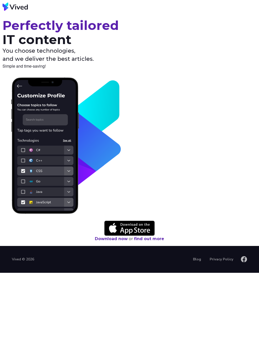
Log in (173, 16)
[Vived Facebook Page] (244, 259)
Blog (236, 16)
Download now (111, 238)
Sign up (206, 16)
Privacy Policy (221, 259)
